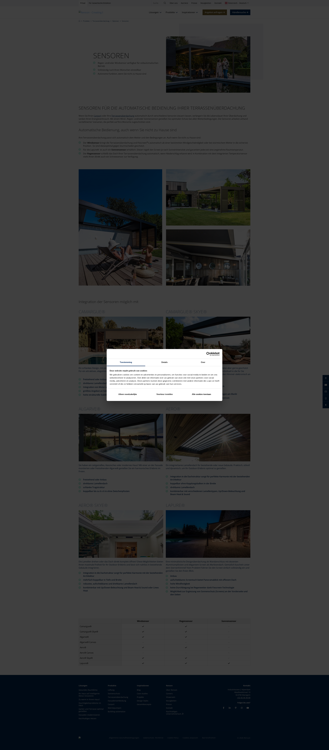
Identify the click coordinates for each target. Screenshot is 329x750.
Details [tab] (164, 362)
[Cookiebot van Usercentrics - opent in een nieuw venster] (208, 354)
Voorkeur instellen (164, 394)
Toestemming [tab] (126, 362)
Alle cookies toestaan (201, 394)
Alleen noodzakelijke (127, 394)
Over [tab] (203, 362)
